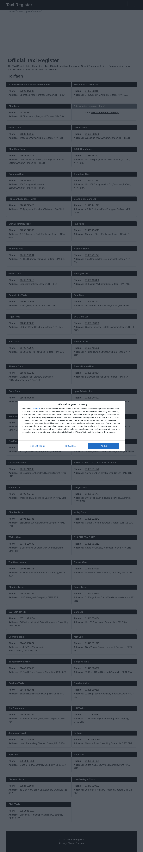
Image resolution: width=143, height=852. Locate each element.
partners (36, 409)
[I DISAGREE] (120, 406)
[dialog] (71, 426)
